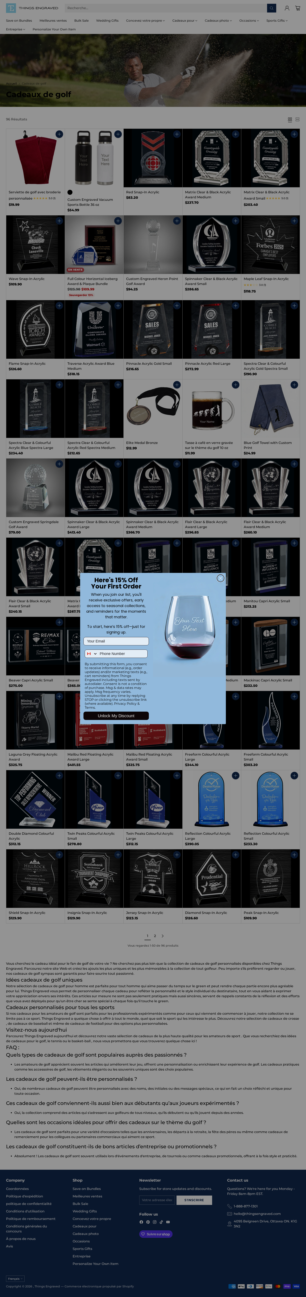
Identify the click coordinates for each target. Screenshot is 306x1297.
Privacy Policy (125, 704)
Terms (90, 708)
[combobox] (91, 654)
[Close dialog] (220, 578)
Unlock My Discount (116, 715)
